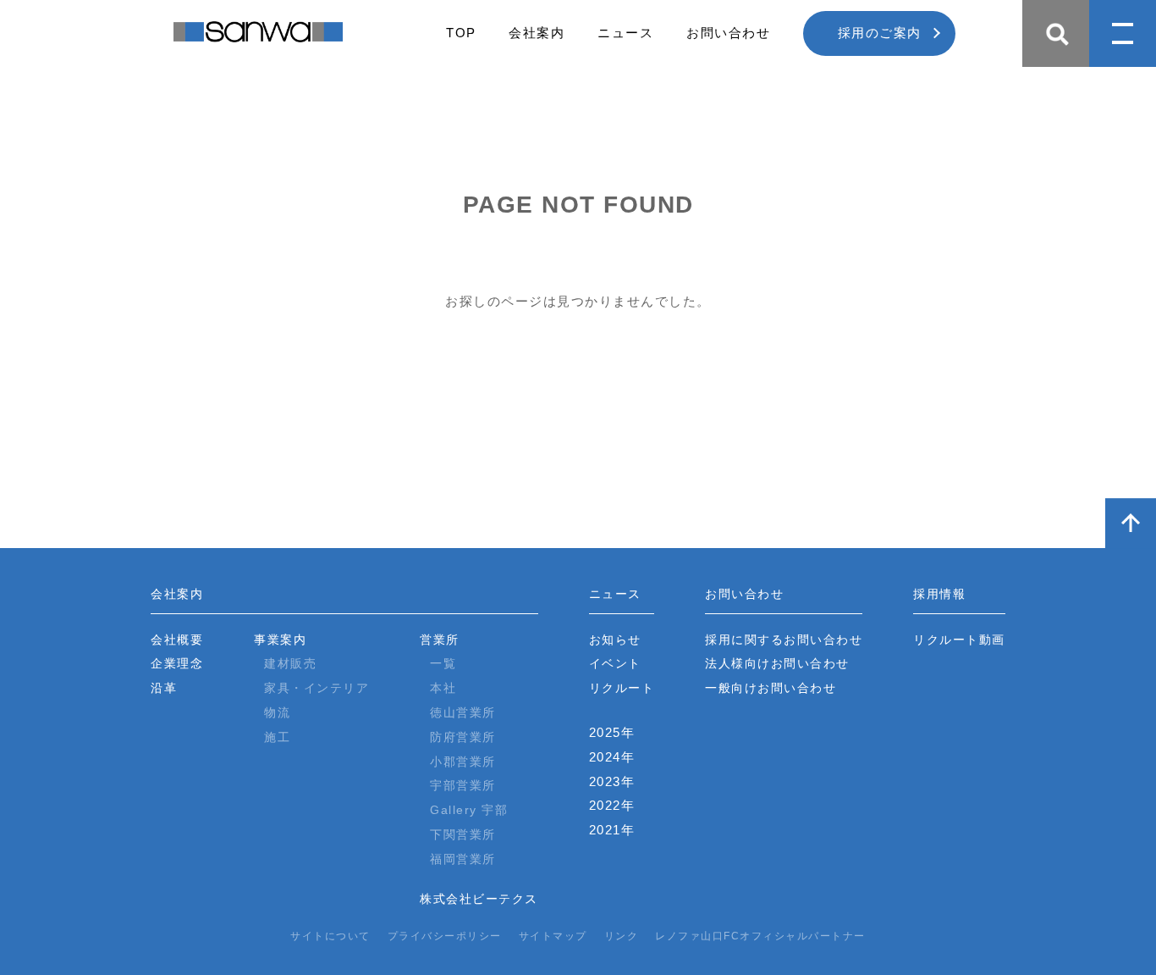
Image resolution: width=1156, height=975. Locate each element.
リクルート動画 (959, 639)
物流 (277, 712)
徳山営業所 (463, 712)
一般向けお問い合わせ (770, 688)
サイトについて (330, 936)
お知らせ (615, 639)
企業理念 (177, 663)
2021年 (612, 830)
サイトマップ (553, 936)
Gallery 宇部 (469, 810)
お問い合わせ (728, 32)
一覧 (443, 663)
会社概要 (177, 639)
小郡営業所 (463, 761)
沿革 (164, 688)
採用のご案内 (880, 32)
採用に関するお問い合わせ (783, 639)
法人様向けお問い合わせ (777, 663)
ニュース (625, 32)
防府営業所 (463, 737)
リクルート (622, 688)
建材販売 (290, 663)
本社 (443, 688)
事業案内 (280, 639)
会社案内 (536, 32)
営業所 (440, 639)
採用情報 (939, 594)
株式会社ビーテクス (479, 899)
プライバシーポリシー (445, 936)
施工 (277, 737)
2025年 (612, 732)
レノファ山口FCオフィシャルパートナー (760, 936)
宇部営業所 (463, 785)
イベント (615, 663)
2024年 (612, 757)
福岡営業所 (463, 859)
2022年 (612, 805)
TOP (461, 32)
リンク (621, 936)
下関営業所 (463, 834)
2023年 (612, 781)
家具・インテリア (316, 688)
